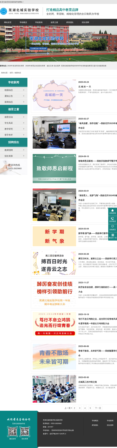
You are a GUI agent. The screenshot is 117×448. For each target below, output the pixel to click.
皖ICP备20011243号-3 (57, 433)
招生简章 (9, 155)
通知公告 (9, 95)
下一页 (98, 407)
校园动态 (18, 72)
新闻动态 (9, 101)
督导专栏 (9, 134)
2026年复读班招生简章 (15, 65)
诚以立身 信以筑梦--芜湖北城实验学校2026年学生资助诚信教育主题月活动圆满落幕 (76, 65)
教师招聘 (9, 149)
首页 (11, 72)
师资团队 (95, 425)
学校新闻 (110, 420)
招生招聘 (110, 425)
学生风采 (9, 122)
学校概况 (95, 420)
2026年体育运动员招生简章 (35, 65)
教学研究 (9, 128)
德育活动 (9, 116)
